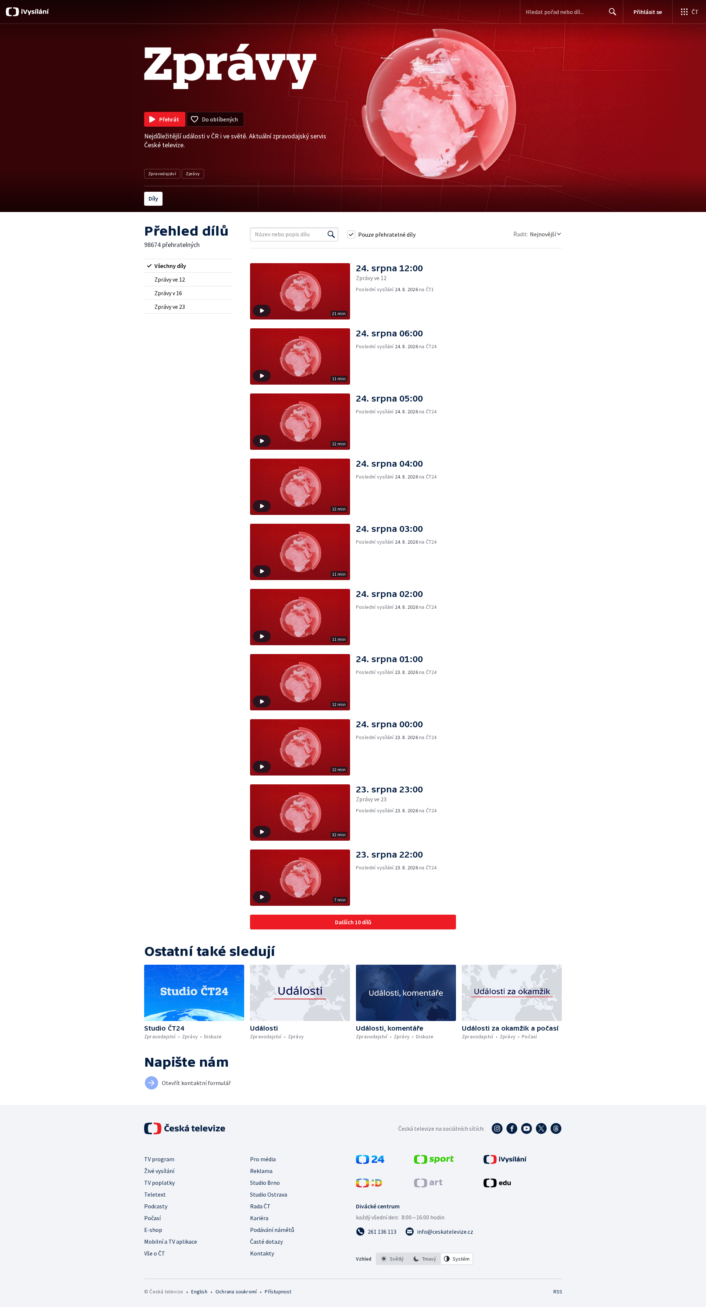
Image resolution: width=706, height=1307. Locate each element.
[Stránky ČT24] (370, 1161)
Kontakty (262, 1253)
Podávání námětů (272, 1229)
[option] (392, 1258)
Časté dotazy (266, 1241)
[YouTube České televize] (526, 1128)
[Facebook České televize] (512, 1128)
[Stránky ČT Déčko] (369, 1185)
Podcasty (155, 1206)
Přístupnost (278, 1291)
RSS (557, 1291)
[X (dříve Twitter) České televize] (541, 1128)
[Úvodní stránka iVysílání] (34, 11)
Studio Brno (265, 1182)
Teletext (155, 1194)
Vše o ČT (154, 1253)
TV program (159, 1159)
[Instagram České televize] (497, 1128)
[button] (303, 291)
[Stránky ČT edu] (497, 1185)
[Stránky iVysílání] (505, 1161)
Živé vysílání (159, 1170)
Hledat (612, 11)
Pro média (263, 1159)
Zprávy (193, 173)
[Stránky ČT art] (428, 1185)
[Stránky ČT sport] (434, 1161)
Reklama (261, 1170)
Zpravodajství (162, 173)
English (199, 1291)
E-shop (153, 1229)
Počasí (152, 1218)
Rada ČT (260, 1206)
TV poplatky (159, 1182)
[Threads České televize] (556, 1128)
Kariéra (259, 1218)
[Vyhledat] (331, 234)
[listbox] (424, 1259)
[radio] (188, 265)
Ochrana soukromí (236, 1291)
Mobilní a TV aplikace (170, 1241)
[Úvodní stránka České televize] (185, 1128)
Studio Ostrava (268, 1194)
